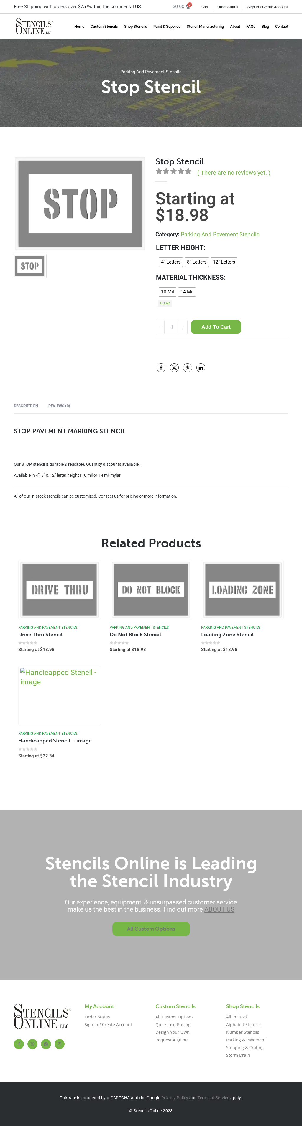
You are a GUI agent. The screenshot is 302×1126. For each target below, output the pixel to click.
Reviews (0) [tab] (59, 406)
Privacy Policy (174, 1097)
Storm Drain (238, 1055)
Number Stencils (242, 1032)
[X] (32, 1044)
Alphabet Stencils (243, 1024)
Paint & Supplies (166, 26)
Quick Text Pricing (173, 1024)
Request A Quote (172, 1040)
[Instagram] (60, 1044)
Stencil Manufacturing (205, 26)
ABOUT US (219, 909)
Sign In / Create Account (267, 7)
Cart (204, 7)
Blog (265, 26)
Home (79, 26)
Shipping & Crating (245, 1047)
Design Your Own (172, 1032)
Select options (91, 569)
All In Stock (237, 1017)
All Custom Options (174, 1017)
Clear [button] (165, 303)
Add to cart (216, 327)
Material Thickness (190, 277)
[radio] (171, 262)
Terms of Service (213, 1097)
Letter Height (180, 247)
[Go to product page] (59, 590)
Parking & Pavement (246, 1040)
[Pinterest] (46, 1044)
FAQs (250, 26)
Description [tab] (26, 406)
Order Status (227, 7)
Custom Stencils (104, 26)
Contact (281, 26)
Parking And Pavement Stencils (151, 72)
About (235, 26)
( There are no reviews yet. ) (233, 172)
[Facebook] (19, 1044)
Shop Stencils (135, 26)
